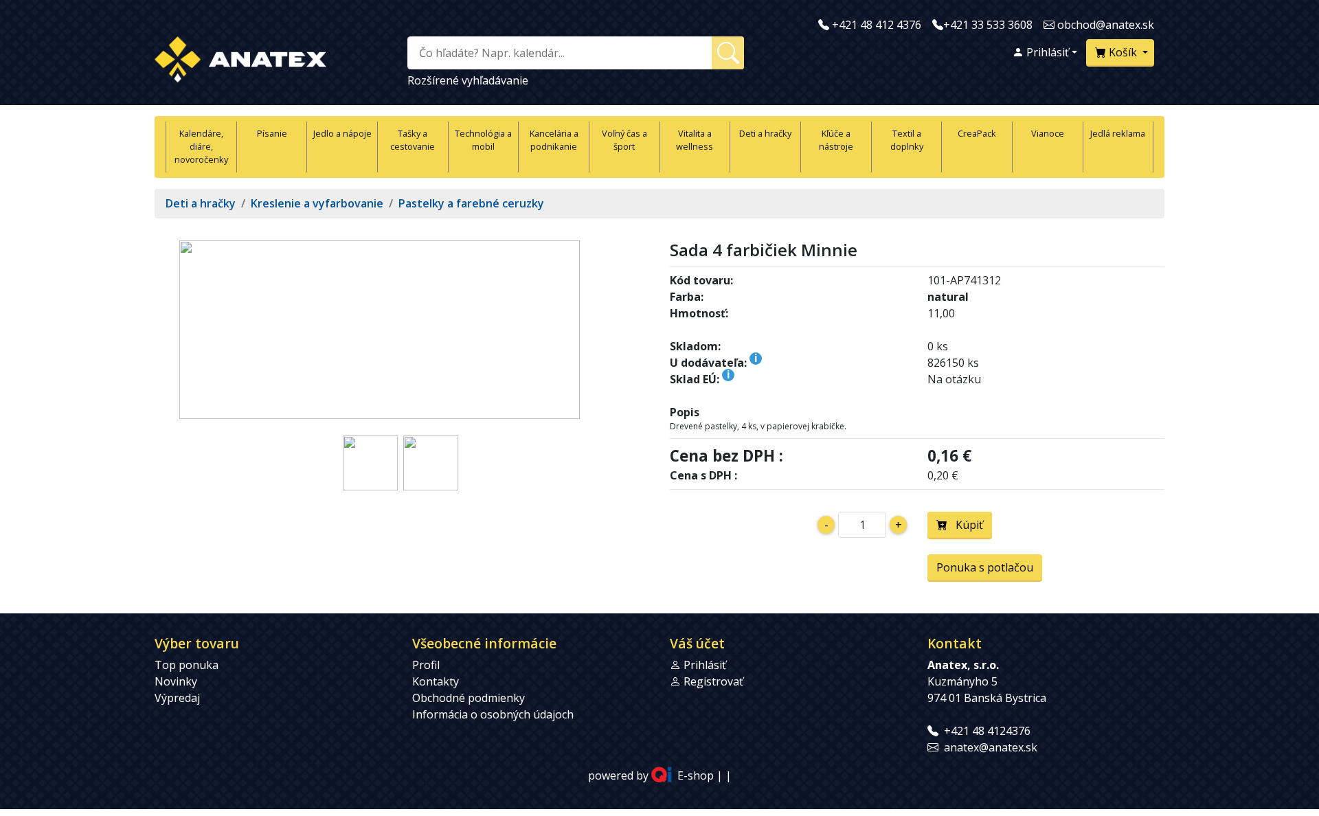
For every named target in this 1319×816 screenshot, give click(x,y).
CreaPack (977, 133)
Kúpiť (965, 524)
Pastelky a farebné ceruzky (471, 203)
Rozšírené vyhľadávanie (467, 80)
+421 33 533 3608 (988, 24)
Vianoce (1047, 133)
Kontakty (435, 681)
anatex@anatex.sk (990, 747)
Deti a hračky (765, 133)
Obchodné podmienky (468, 697)
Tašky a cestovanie (412, 139)
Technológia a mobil (483, 139)
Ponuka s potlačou (984, 567)
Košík (1123, 52)
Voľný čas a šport (624, 139)
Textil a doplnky (906, 139)
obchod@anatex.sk (1105, 24)
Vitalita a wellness (694, 139)
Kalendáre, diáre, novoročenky (201, 146)
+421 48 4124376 (987, 730)
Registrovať (713, 681)
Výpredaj (177, 697)
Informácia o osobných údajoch (493, 714)
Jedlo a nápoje (342, 133)
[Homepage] (240, 56)
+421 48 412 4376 (876, 24)
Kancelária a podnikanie (554, 139)
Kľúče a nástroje (836, 139)
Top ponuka (186, 664)
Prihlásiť (1046, 52)
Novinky (176, 681)
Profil (426, 664)
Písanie (272, 133)
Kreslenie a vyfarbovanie (317, 203)
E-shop (695, 776)
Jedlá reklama (1117, 133)
